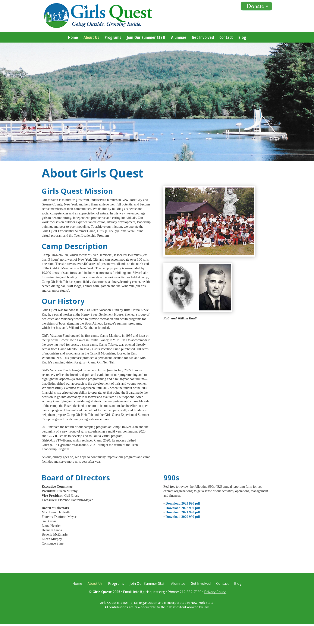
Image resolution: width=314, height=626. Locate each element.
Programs (113, 38)
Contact (226, 38)
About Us (91, 38)
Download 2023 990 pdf (183, 503)
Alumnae (178, 38)
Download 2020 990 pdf (183, 516)
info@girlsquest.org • (150, 591)
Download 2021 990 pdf (183, 512)
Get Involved (203, 38)
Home (73, 38)
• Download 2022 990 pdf (181, 508)
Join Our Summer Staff (146, 38)
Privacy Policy (215, 591)
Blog (242, 38)
